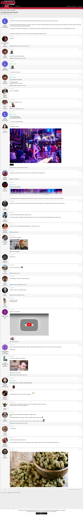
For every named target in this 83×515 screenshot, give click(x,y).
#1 (81, 18)
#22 (81, 344)
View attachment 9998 (16, 118)
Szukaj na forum (11, 8)
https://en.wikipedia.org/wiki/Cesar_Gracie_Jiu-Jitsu (20, 214)
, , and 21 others (18, 85)
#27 (81, 412)
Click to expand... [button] (46, 194)
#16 (81, 254)
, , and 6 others (18, 295)
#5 (81, 74)
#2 (81, 36)
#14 (81, 223)
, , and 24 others (20, 45)
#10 (81, 170)
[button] (13, 6)
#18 (81, 276)
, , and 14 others (17, 108)
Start (2, 6)
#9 (81, 124)
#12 (81, 201)
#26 (81, 402)
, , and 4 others (19, 374)
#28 (81, 426)
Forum (6, 6)
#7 (81, 100)
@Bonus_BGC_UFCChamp (15, 372)
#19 (81, 287)
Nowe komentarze (4, 8)
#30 (81, 449)
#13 (81, 212)
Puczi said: (12, 184)
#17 (81, 265)
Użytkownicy (17, 6)
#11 (81, 182)
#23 (81, 356)
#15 (81, 235)
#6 (81, 88)
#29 (81, 437)
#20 (81, 298)
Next (5, 16)
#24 (81, 378)
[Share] (79, 19)
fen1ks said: (13, 77)
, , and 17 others (18, 58)
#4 (81, 61)
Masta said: (13, 63)
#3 (81, 49)
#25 (81, 390)
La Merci (2, 14)
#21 (81, 309)
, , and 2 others (18, 284)
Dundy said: (13, 380)
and (15, 251)
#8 (81, 111)
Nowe (11, 6)
